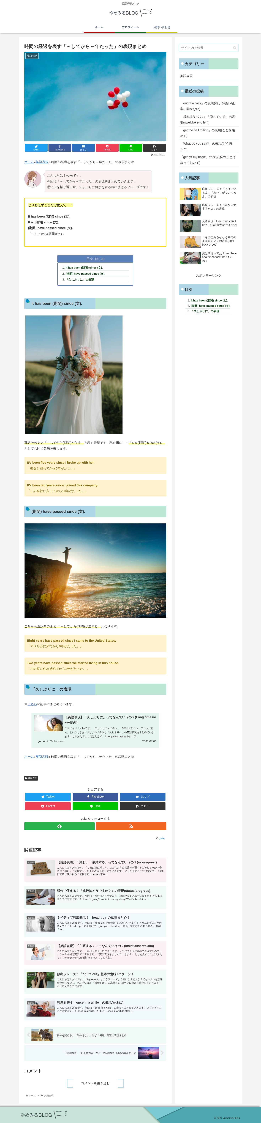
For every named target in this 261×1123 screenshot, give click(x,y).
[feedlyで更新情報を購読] (59, 826)
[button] (235, 48)
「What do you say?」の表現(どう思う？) (206, 146)
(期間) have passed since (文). (85, 273)
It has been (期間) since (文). (84, 267)
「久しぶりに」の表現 (80, 279)
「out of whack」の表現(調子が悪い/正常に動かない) (207, 106)
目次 (89, 259)
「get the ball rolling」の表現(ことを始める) (207, 133)
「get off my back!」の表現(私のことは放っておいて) (208, 159)
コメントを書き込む (95, 1083)
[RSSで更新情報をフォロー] (131, 826)
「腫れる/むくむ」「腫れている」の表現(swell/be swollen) (207, 119)
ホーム (29, 162)
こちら (32, 704)
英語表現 (42, 162)
